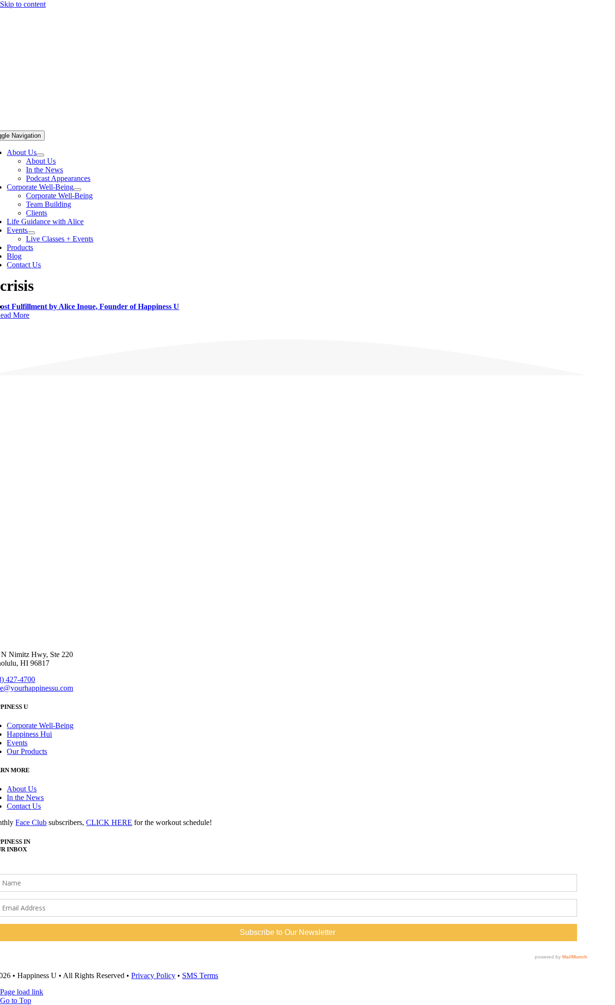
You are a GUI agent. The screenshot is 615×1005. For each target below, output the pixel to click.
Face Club (31, 822)
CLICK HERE (109, 822)
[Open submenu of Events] (31, 232)
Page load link (21, 992)
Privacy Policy (153, 975)
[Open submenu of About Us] (40, 155)
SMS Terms (200, 975)
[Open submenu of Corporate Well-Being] (77, 189)
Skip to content (23, 4)
